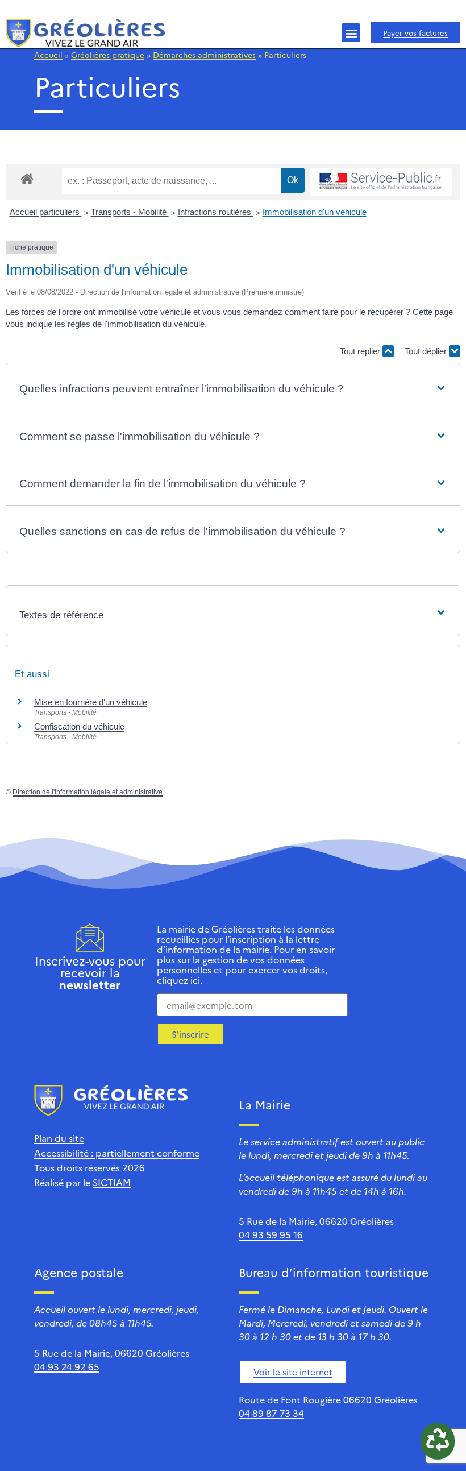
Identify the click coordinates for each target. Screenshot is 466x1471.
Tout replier (361, 351)
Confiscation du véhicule (79, 726)
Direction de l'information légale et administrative (88, 792)
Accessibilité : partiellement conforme (116, 1152)
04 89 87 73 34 (271, 1413)
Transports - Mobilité (130, 212)
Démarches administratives (204, 54)
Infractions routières (215, 212)
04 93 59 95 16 (271, 1234)
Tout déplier (427, 351)
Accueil (48, 54)
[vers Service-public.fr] (381, 182)
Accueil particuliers (46, 212)
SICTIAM (112, 1182)
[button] (351, 32)
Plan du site (59, 1138)
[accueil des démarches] (27, 178)
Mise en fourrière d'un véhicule (90, 702)
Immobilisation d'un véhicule (315, 212)
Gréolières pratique (107, 54)
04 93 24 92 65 (66, 1366)
